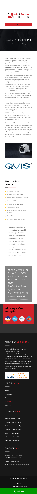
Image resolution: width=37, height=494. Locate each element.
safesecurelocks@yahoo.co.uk (19, 464)
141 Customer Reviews (22, 377)
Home (9, 44)
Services (15, 44)
